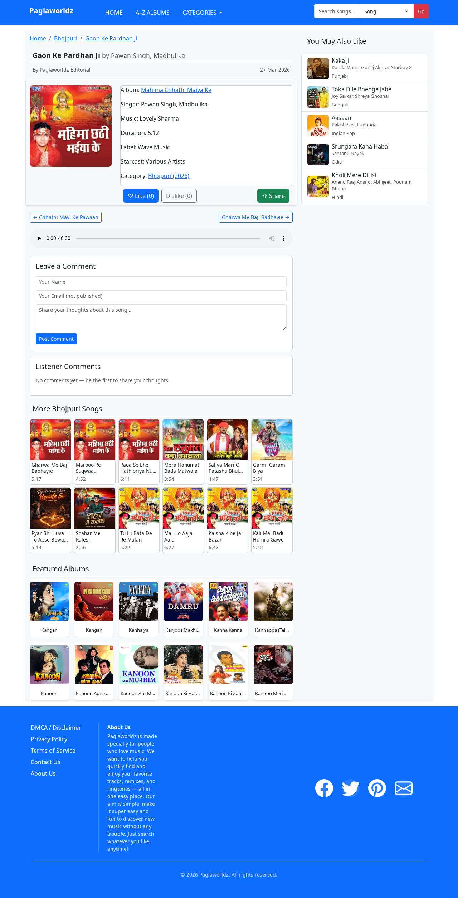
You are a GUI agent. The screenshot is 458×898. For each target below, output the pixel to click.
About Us (43, 773)
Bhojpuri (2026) (168, 176)
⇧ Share (273, 196)
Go (421, 11)
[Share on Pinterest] (377, 788)
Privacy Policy (49, 739)
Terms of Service (53, 750)
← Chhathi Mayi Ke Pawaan (65, 217)
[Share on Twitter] (351, 788)
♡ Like (141, 196)
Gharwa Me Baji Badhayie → (255, 217)
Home (114, 12)
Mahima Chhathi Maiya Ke (176, 90)
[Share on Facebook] (324, 788)
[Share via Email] (404, 788)
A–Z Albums (153, 12)
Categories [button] (200, 12)
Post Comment (56, 338)
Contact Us (45, 762)
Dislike (179, 196)
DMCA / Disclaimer (56, 728)
